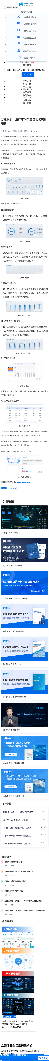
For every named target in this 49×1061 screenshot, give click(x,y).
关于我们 (27, 102)
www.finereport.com (23, 482)
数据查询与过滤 (30, 31)
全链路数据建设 (30, 17)
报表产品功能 (27, 12)
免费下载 (28, 74)
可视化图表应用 (30, 37)
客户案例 (27, 65)
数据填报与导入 (30, 44)
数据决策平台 (30, 58)
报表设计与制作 (30, 24)
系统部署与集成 (30, 51)
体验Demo (13, 488)
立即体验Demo (9, 1016)
